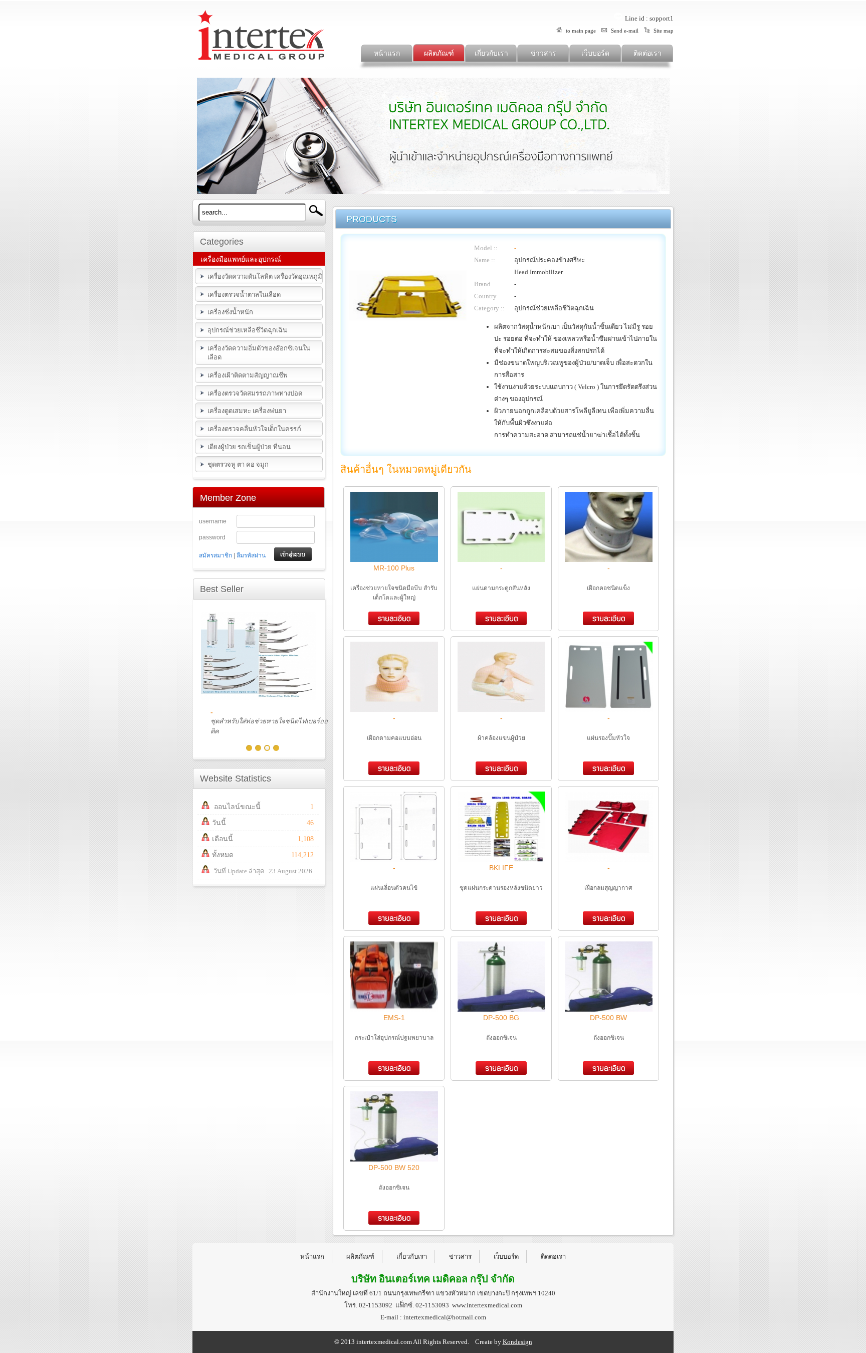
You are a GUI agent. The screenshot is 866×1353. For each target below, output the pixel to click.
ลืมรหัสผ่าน (251, 555)
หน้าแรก (387, 53)
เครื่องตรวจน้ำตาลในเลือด (244, 294)
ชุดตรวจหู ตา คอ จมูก (238, 464)
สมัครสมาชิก (215, 555)
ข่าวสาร (543, 53)
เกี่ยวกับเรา (491, 53)
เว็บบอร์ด (595, 53)
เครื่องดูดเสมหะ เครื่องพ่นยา (246, 411)
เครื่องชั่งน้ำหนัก (230, 312)
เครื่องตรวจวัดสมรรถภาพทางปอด (254, 393)
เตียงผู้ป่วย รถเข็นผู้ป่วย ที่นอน (249, 447)
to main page (580, 31)
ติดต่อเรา (647, 53)
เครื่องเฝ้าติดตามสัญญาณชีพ (247, 375)
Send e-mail (623, 31)
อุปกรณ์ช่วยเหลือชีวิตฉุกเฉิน (247, 330)
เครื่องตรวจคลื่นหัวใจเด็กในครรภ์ (254, 429)
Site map (663, 31)
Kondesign (517, 1341)
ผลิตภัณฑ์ (439, 53)
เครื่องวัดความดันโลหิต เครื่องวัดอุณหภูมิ (264, 276)
